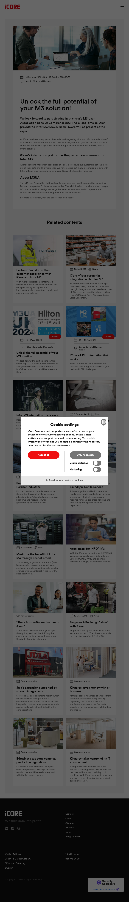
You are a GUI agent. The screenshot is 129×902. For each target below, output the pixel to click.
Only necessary (85, 454)
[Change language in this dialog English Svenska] (103, 422)
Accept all (43, 454)
